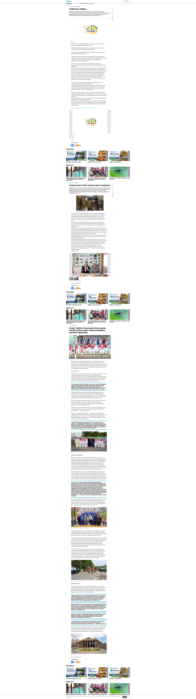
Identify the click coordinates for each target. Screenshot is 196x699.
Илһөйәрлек (69, 3)
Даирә (68, 1)
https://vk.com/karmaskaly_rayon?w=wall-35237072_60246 (83, 107)
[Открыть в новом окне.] (73, 145)
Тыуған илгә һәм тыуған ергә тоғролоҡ (86, 3)
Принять (124, 696)
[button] (109, 265)
